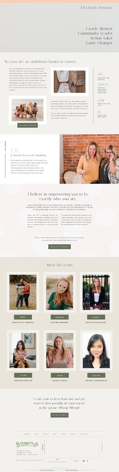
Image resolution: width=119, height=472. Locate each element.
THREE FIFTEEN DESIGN (47, 470)
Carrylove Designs (72, 470)
